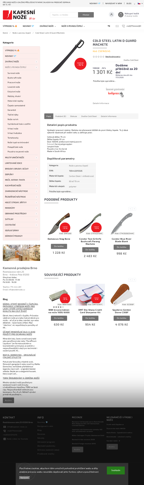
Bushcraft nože (14, 77)
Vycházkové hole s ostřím (19, 124)
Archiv (8, 400)
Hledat (86, 15)
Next (134, 209)
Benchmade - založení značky (119, 437)
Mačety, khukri (14, 96)
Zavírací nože (12, 61)
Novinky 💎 (95, 3)
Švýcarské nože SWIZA (116, 428)
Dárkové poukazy (14, 236)
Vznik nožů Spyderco (115, 424)
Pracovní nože (14, 82)
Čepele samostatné (16, 105)
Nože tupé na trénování (18, 142)
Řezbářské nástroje (15, 197)
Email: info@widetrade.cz (14, 289)
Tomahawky (13, 137)
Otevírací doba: (10, 277)
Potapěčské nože (15, 147)
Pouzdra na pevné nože (18, 151)
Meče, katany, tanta (15, 180)
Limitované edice (13, 163)
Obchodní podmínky (46, 446)
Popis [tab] (48, 116)
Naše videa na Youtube (17, 439)
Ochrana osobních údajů (48, 450)
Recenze (41, 434)
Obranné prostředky (16, 213)
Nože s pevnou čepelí (15, 67)
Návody (40, 438)
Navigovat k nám (113, 3)
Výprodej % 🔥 (12, 50)
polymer (72, 186)
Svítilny (9, 219)
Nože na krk (13, 119)
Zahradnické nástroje (16, 191)
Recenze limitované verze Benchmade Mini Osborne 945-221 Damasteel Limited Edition (88, 423)
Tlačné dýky (13, 114)
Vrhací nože (13, 128)
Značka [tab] (89, 116)
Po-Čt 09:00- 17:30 (11, 279)
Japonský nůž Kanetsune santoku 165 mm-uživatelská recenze (87, 430)
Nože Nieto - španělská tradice (119, 432)
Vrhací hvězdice (15, 133)
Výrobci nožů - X (113, 441)
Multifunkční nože (14, 157)
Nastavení (24, 478)
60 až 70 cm (74, 181)
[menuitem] (11, 26)
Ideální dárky (12, 230)
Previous (130, 209)
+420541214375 (10, 435)
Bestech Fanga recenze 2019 (84, 443)
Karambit (12, 110)
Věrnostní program (46, 442)
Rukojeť (50, 144)
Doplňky (9, 174)
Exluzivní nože (14, 91)
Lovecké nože (14, 87)
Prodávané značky (45, 454)
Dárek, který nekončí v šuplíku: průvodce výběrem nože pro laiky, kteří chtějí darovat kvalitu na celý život (20, 307)
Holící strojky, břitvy (16, 202)
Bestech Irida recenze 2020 (83, 439)
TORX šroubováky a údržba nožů (21, 378)
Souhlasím (115, 470)
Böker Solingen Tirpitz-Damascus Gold (88, 435)
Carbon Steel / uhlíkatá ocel (81, 176)
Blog (129, 3)
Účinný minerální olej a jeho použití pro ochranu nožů (19, 333)
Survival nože (14, 73)
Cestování (10, 225)
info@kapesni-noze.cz (17, 427)
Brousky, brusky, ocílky (17, 168)
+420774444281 (14, 431)
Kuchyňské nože (13, 185)
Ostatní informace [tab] (109, 116)
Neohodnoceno (112, 57)
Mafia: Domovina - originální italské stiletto (19, 356)
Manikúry (10, 208)
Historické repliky (15, 101)
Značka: (131, 60)
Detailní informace (101, 103)
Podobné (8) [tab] (60, 116)
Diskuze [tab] (73, 116)
